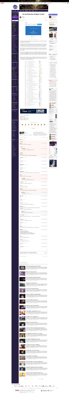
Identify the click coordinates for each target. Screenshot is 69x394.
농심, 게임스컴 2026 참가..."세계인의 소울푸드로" (38, 132)
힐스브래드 (13, 90)
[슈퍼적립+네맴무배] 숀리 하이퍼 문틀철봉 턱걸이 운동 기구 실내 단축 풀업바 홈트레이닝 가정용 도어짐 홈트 (53, 81)
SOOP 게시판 (13, 33)
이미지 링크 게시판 (14, 107)
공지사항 (46, 388)
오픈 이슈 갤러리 (13, 131)
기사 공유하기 (33, 128)
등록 (45, 252)
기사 (15, 57)
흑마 (15, 56)
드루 (17, 57)
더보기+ (56, 14)
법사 (13, 56)
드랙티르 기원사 (14, 60)
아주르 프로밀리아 (14, 154)
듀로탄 (16, 63)
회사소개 (22, 388)
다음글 (22, 137)
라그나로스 (17, 89)
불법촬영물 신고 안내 (39, 388)
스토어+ (56, 22)
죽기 (13, 84)
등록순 (22, 139)
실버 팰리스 (13, 152)
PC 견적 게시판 (13, 136)
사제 (17, 56)
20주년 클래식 (14, 98)
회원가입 (13, 18)
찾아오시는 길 (43, 388)
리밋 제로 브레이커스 (14, 153)
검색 (17, 20)
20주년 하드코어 (14, 99)
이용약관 (27, 388)
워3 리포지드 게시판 (14, 128)
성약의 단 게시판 (13, 121)
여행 (12, 145)
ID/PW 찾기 (16, 18)
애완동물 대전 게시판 (14, 127)
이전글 (24, 137)
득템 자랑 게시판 (13, 106)
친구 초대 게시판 (13, 50)
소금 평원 (17, 90)
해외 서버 (14, 100)
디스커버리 (14, 97)
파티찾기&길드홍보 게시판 (14, 76)
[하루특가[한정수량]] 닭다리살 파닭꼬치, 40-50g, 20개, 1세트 (53, 86)
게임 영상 (13, 147)
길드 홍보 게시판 (13, 49)
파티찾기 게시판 (14, 43)
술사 (13, 57)
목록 (19, 137)
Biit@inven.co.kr (23, 17)
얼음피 (13, 89)
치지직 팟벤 (13, 32)
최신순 (24, 139)
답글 (45, 150)
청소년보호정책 (35, 388)
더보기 (55, 155)
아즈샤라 (13, 63)
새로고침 (47, 139)
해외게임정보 (13, 146)
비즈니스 (25, 388)
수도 (15, 84)
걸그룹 (12, 144)
